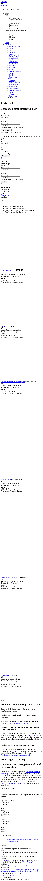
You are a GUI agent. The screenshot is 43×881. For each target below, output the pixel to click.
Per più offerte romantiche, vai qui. (17, 723)
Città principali (9, 870)
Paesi (2, 870)
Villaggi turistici (14, 46)
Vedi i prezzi (5, 156)
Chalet (11, 73)
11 (10, 875)
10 (9, 875)
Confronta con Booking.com (12, 132)
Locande (12, 65)
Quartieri (32, 870)
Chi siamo (4, 860)
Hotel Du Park (31, 735)
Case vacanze (13, 62)
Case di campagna (15, 71)
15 (17, 875)
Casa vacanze (13, 77)
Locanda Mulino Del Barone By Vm (13, 382)
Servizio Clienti (13, 860)
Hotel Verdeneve (6, 270)
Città (15, 870)
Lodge (11, 69)
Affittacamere (13, 64)
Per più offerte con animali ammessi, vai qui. (15, 755)
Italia (9, 871)
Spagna (13, 871)
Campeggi (12, 52)
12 (12, 875)
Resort (11, 54)
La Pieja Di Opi (6, 326)
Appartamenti (13, 58)
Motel (11, 48)
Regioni (26, 870)
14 (15, 875)
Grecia (18, 871)
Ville (10, 50)
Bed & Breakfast (14, 56)
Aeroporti (20, 870)
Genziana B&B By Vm (8, 577)
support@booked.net (20, 866)
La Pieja (16, 751)
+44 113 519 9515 (7, 866)
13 (14, 875)
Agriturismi (13, 60)
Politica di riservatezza (15, 862)
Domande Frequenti (24, 860)
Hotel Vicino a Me (28, 862)
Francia (22, 871)
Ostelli (11, 75)
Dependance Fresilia (7, 675)
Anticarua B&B (6, 479)
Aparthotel (12, 67)
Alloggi (11, 94)
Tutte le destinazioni (31, 871)
